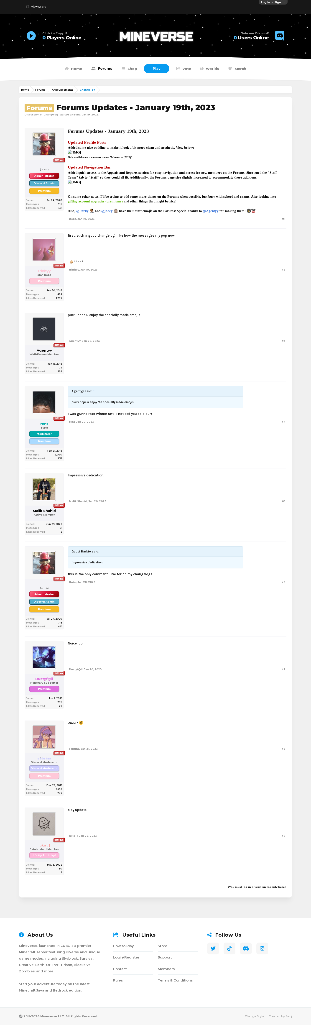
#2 (283, 269)
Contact (120, 969)
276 (59, 702)
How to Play (123, 946)
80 (60, 868)
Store (162, 946)
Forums (105, 68)
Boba (77, 114)
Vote (186, 68)
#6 (283, 582)
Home (76, 68)
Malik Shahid (44, 511)
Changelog (51, 114)
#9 (283, 835)
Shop (132, 68)
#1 (283, 218)
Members (166, 969)
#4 (283, 421)
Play (157, 68)
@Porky (82, 211)
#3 (283, 341)
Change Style (254, 1016)
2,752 (59, 789)
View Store (38, 7)
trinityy (74, 269)
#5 (283, 501)
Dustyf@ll (76, 669)
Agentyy (44, 350)
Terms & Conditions (175, 980)
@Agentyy (211, 211)
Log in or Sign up (273, 2)
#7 (283, 669)
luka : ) (73, 835)
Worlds (212, 68)
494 (59, 294)
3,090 (58, 454)
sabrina (74, 748)
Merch (240, 68)
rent (72, 421)
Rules (118, 980)
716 (60, 204)
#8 (283, 748)
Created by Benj (280, 1016)
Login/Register (126, 957)
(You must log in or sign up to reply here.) (257, 887)
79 (60, 367)
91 (61, 528)
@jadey (107, 211)
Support (165, 957)
